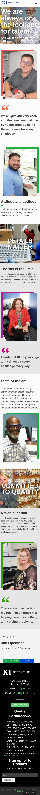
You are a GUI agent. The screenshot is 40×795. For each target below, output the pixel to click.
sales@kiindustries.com (23, 693)
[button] (35, 3)
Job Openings (12, 643)
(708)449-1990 (24, 689)
